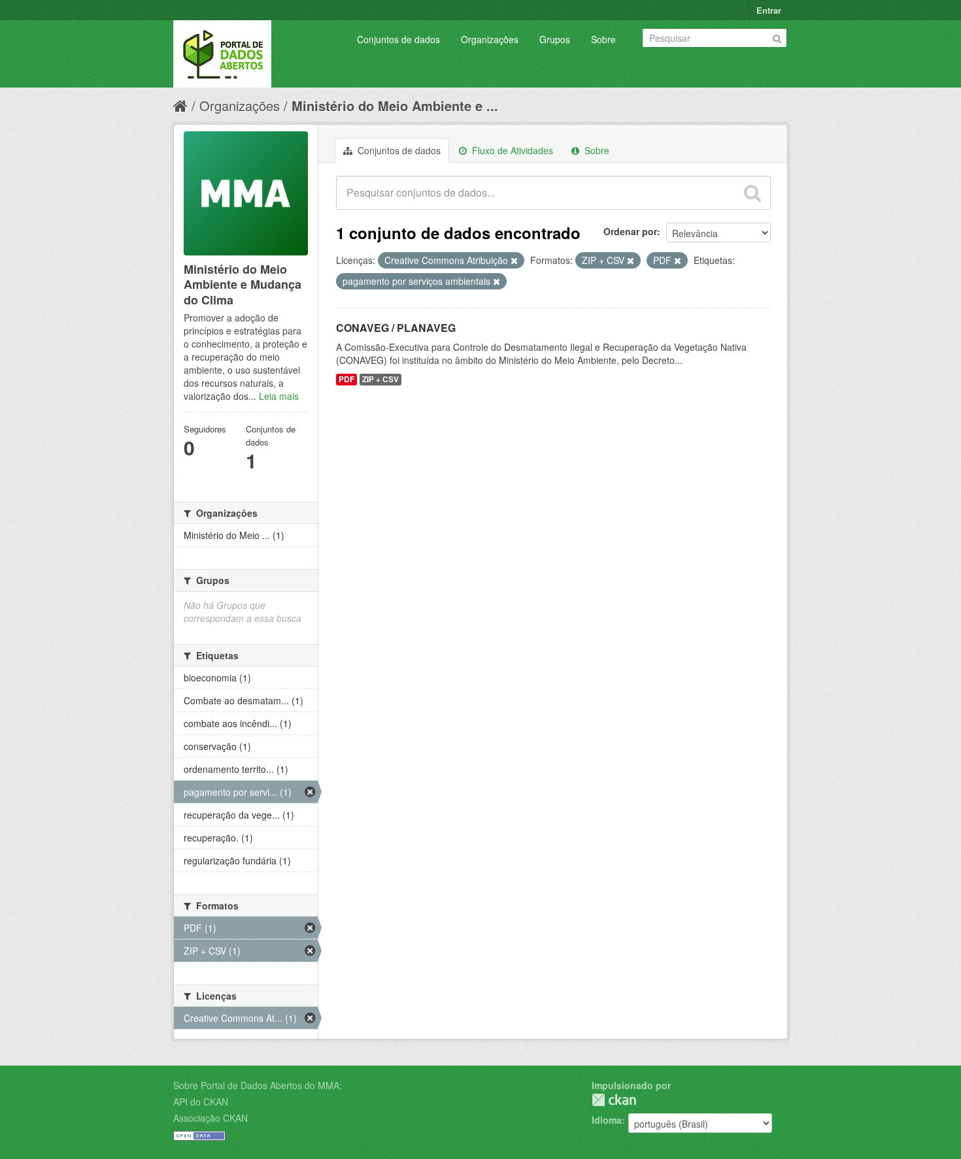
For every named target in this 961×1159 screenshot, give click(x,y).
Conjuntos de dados (398, 39)
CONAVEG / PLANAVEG (396, 327)
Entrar (768, 10)
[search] (752, 193)
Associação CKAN (210, 1117)
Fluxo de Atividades (511, 150)
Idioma (607, 1119)
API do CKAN (200, 1101)
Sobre (603, 39)
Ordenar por (630, 231)
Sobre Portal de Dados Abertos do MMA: (257, 1085)
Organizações (489, 39)
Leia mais (279, 395)
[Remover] (514, 260)
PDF (346, 379)
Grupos (554, 39)
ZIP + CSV (380, 379)
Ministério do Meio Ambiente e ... (395, 105)
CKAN (614, 1100)
